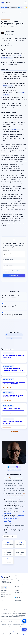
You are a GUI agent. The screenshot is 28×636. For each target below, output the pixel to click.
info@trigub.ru (19, 592)
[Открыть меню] (25, 2)
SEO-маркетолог (15, 613)
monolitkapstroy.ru (11, 495)
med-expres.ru (21, 495)
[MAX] (21, 7)
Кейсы (2, 601)
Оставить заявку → (19, 600)
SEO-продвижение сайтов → (14, 338)
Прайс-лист (17, 586)
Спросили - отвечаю (10, 11)
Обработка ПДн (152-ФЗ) (19, 626)
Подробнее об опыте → (9, 536)
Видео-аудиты (7, 513)
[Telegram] (19, 7)
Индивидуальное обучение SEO (8, 611)
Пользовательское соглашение (18, 624)
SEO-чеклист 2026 (5, 603)
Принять (24, 629)
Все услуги (17, 578)
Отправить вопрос (14, 275)
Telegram (18, 597)
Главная (3, 11)
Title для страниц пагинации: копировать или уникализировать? (13, 409)
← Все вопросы (14, 431)
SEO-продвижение (18, 580)
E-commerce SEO (19, 11)
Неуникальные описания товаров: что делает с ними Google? (13, 396)
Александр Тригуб (10, 477)
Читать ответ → (7, 361)
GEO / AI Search (4, 596)
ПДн (18, 270)
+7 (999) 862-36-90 (20, 595)
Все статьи (3, 592)
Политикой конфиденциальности (13, 631)
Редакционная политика (6, 624)
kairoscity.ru (18, 496)
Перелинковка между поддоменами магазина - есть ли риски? (14, 382)
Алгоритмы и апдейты (6, 594)
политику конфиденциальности (14, 271)
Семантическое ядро (19, 584)
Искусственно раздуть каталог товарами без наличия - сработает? (13, 369)
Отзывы (22, 511)
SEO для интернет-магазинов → (14, 334)
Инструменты (4, 598)
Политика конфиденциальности (7, 626)
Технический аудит (19, 582)
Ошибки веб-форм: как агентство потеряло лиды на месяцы (12, 7)
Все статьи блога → (14, 321)
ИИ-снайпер (21, 616)
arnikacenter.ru (10, 496)
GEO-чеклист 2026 (5, 605)
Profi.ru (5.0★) (14, 517)
